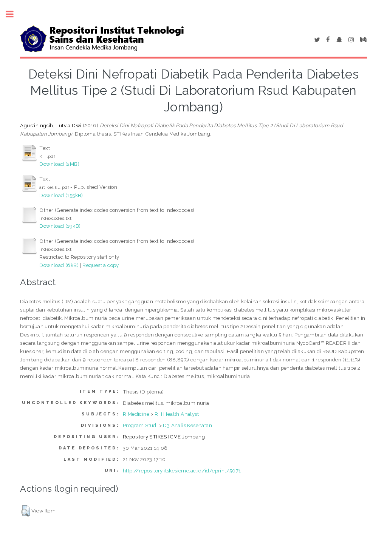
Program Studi (140, 425)
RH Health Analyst (177, 414)
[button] (25, 511)
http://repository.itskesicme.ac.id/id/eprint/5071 (182, 471)
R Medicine (136, 414)
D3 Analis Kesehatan (187, 425)
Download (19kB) (59, 226)
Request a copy (100, 265)
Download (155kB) (61, 195)
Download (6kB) (59, 265)
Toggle (13, 14)
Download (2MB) (59, 164)
